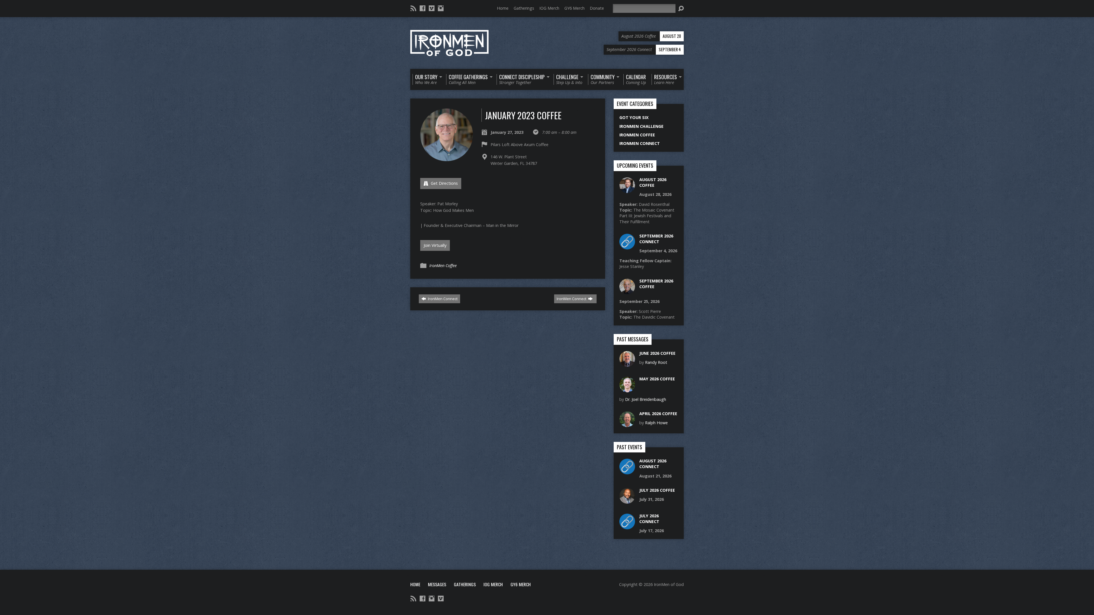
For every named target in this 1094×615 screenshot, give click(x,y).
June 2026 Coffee (657, 353)
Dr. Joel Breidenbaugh (645, 399)
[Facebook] (422, 8)
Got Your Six (634, 117)
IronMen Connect (442, 298)
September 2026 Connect (656, 238)
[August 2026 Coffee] (627, 189)
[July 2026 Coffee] (627, 500)
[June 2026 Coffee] (627, 363)
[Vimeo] (431, 8)
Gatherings (524, 8)
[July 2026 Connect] (627, 526)
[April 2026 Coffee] (627, 424)
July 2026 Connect (649, 518)
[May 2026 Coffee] (627, 389)
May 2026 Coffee (657, 379)
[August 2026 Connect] (627, 471)
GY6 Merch (574, 8)
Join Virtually (435, 245)
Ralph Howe (656, 422)
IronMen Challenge (641, 126)
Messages (437, 584)
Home (503, 8)
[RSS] (413, 8)
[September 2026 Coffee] (627, 291)
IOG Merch (549, 8)
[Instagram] (441, 8)
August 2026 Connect (652, 463)
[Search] (681, 8)
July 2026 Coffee (657, 490)
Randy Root (656, 362)
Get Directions (444, 183)
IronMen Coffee (443, 265)
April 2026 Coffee (658, 413)
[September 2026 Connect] (627, 246)
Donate (597, 8)
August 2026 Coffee (652, 182)
